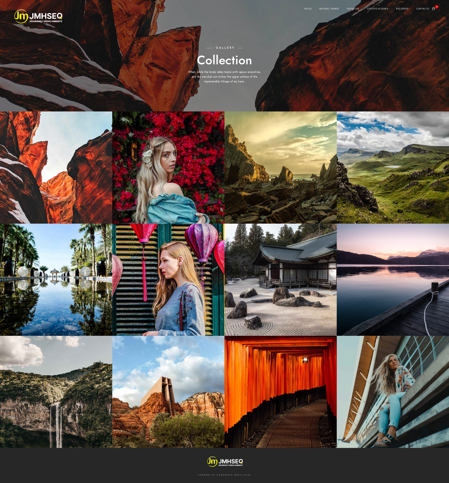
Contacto (422, 8)
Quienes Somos (329, 8)
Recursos (402, 8)
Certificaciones (377, 8)
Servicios (353, 8)
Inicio (308, 8)
